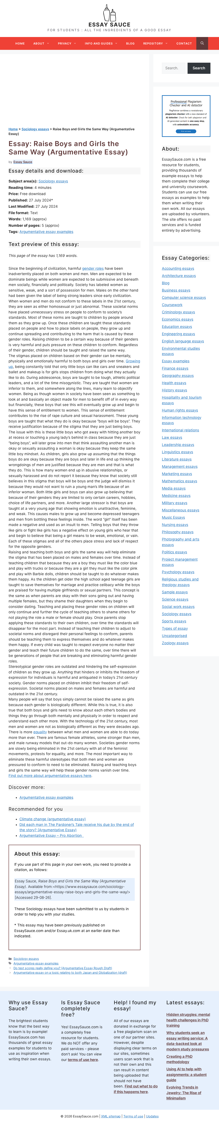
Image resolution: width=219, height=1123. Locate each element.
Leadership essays (178, 445)
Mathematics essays (179, 481)
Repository (153, 43)
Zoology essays (175, 643)
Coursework (172, 305)
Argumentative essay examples (46, 232)
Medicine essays (176, 495)
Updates (152, 1116)
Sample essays (175, 592)
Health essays (174, 383)
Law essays (172, 437)
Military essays (174, 503)
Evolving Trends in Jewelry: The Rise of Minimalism (183, 1092)
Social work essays (178, 606)
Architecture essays (179, 276)
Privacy (64, 43)
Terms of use (133, 1116)
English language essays (183, 341)
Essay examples (175, 361)
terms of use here (83, 1060)
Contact (184, 43)
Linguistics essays (177, 452)
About (38, 43)
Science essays (175, 599)
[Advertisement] (75, 95)
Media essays (174, 488)
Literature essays (177, 459)
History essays (174, 390)
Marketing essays (177, 474)
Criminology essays (178, 312)
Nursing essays (175, 525)
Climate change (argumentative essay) (52, 819)
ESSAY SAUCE (110, 24)
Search (199, 68)
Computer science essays (184, 297)
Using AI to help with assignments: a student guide (186, 1074)
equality (40, 732)
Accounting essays (178, 268)
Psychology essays (178, 572)
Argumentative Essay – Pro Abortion (51, 835)
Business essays (176, 290)
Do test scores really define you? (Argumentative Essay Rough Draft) (62, 968)
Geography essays (178, 375)
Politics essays (174, 552)
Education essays (177, 326)
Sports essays (174, 621)
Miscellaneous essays (180, 510)
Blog (130, 43)
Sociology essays (53, 181)
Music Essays (173, 517)
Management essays (180, 466)
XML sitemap (111, 1116)
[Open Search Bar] (202, 43)
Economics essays (177, 319)
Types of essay (175, 628)
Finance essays (175, 368)
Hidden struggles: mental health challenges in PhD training (188, 1020)
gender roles (93, 268)
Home (20, 43)
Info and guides (99, 43)
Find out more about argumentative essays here (50, 775)
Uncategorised (174, 636)
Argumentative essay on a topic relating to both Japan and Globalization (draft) (70, 972)
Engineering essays (178, 334)
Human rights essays (180, 410)
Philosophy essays (178, 532)
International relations (180, 430)
